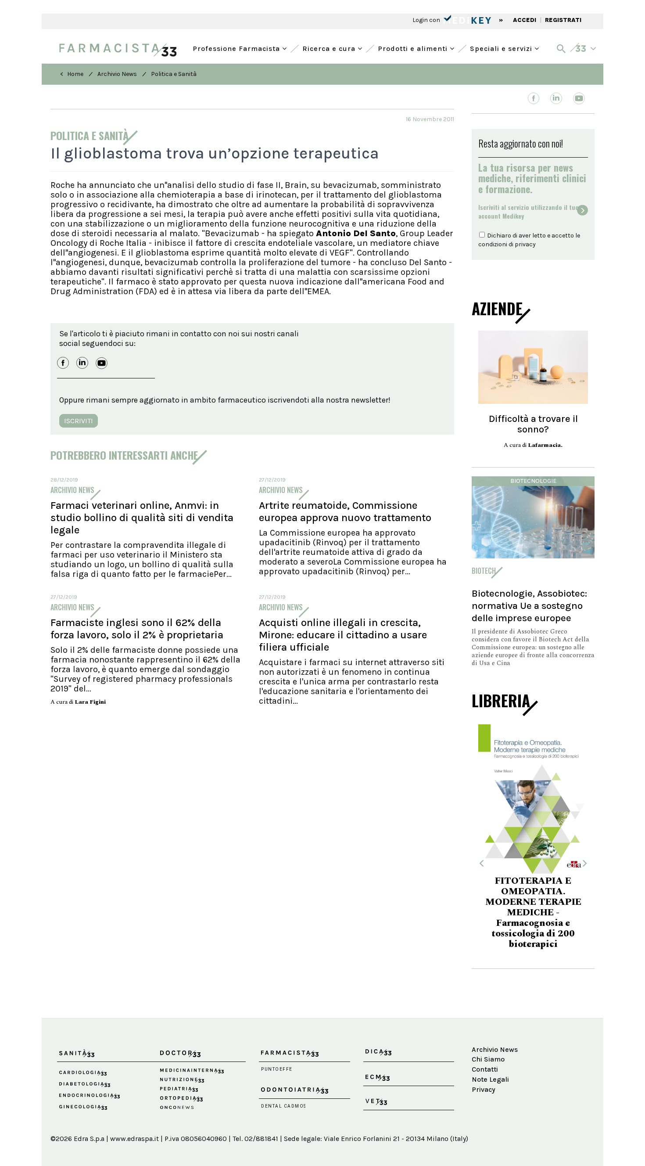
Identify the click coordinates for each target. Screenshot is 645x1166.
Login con (426, 20)
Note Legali (490, 1079)
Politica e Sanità (174, 74)
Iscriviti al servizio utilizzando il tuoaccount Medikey (528, 211)
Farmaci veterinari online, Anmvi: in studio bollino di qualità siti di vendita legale (141, 517)
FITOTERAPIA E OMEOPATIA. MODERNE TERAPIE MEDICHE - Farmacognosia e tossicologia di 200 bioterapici (533, 912)
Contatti (485, 1069)
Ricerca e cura (330, 47)
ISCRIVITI (78, 421)
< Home (71, 74)
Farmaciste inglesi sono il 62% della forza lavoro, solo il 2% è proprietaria (136, 628)
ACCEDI (524, 20)
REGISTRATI (563, 20)
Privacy (483, 1089)
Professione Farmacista (237, 47)
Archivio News (117, 74)
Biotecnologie (533, 481)
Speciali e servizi (502, 47)
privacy (525, 244)
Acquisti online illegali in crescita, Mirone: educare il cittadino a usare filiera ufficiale (343, 634)
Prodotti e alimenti (414, 47)
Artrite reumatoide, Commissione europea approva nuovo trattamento (345, 511)
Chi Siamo (488, 1059)
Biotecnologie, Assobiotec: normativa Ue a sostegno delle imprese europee (529, 605)
